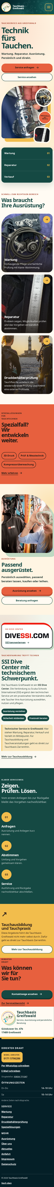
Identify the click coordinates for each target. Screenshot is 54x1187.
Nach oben (6, 1183)
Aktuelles (6, 1148)
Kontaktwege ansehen (25, 994)
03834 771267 (20, 1076)
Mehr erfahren (9, 473)
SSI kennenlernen (15, 642)
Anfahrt (6, 1154)
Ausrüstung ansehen (25, 590)
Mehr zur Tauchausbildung (16, 756)
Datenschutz (8, 1164)
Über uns (6, 1143)
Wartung (6, 1111)
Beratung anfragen (27, 600)
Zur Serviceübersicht (13, 1003)
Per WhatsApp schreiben (15, 1065)
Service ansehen (27, 77)
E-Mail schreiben (10, 1071)
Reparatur (7, 1116)
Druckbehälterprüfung (14, 1121)
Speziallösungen (10, 1127)
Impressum (8, 1159)
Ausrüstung (8, 1138)
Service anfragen (24, 67)
